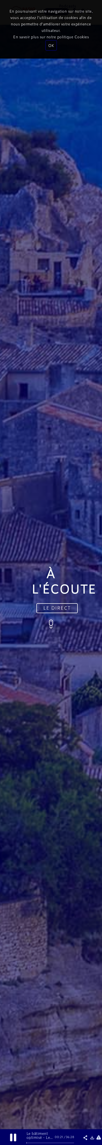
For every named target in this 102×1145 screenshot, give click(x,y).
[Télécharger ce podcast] (92, 1137)
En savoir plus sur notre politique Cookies (51, 36)
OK (51, 45)
